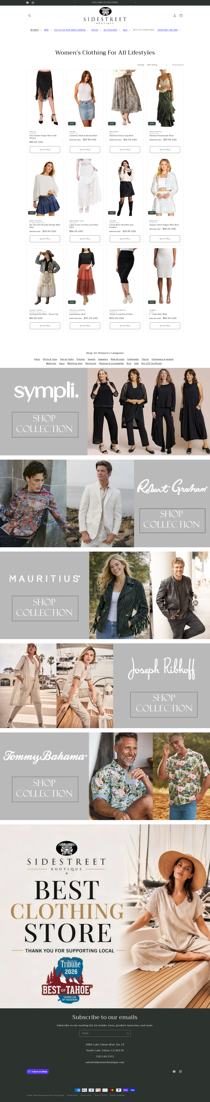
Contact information (117, 1095)
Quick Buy (45, 149)
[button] (29, 15)
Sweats (91, 359)
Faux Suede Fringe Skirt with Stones (43, 137)
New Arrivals (117, 359)
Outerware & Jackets (162, 359)
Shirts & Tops (50, 359)
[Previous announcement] (74, 2)
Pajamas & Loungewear (111, 363)
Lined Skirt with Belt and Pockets (121, 226)
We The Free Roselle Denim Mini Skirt (44, 226)
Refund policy (72, 1095)
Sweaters (103, 359)
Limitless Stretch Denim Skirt (83, 136)
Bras (129, 363)
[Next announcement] (135, 2)
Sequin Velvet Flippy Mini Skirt (164, 225)
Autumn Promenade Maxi (161, 136)
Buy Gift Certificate (151, 363)
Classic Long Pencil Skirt (121, 314)
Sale (136, 363)
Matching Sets (74, 363)
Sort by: (141, 65)
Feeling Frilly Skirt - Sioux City (43, 314)
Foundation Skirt (77, 314)
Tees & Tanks (67, 359)
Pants (37, 359)
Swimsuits (90, 363)
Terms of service (100, 1095)
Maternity (51, 363)
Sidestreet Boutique (40, 1095)
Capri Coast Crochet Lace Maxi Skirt (83, 226)
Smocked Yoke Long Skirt (121, 136)
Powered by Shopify (56, 1095)
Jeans (62, 363)
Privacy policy (86, 1095)
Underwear (133, 359)
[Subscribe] (127, 1033)
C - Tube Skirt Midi (158, 314)
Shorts (145, 359)
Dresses (81, 359)
